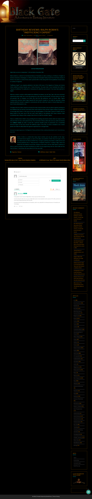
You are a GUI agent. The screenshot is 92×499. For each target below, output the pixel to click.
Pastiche (75, 390)
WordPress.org (77, 466)
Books (75, 318)
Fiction (75, 345)
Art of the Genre (77, 303)
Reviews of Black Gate (78, 399)
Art (74, 300)
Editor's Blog (76, 336)
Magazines (14, 152)
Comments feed (77, 463)
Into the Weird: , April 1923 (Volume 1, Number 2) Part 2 (79, 266)
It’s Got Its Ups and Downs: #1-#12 (79, 236)
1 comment (50, 35)
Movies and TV (77, 369)
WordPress (49, 496)
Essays (75, 339)
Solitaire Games (77, 421)
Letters (75, 364)
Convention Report (78, 329)
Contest (75, 326)
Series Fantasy (77, 416)
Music (75, 372)
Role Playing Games (78, 409)
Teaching (76, 427)
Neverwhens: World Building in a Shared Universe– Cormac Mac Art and (78, 217)
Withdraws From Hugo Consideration (78, 258)
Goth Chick (76, 353)
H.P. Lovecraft (76, 356)
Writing (75, 445)
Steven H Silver (42, 35)
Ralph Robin (52, 152)
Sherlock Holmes (77, 418)
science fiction (77, 413)
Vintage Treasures (77, 437)
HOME (74, 28)
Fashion (75, 342)
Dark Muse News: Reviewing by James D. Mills (79, 246)
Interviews (76, 361)
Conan (75, 324)
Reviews (19, 152)
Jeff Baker (76, 234)
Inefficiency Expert (44, 152)
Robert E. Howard (77, 406)
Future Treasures (77, 347)
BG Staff (75, 308)
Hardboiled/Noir (77, 358)
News (75, 380)
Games (75, 350)
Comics (75, 321)
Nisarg (58, 496)
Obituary (75, 383)
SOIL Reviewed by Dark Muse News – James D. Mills (78, 242)
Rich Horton (20, 193)
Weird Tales (76, 439)
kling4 (75, 256)
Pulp (75, 393)
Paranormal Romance (78, 386)
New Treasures (77, 378)
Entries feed (76, 460)
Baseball (75, 305)
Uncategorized (77, 434)
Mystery (75, 375)
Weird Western (77, 442)
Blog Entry (76, 315)
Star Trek (76, 424)
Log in (75, 457)
